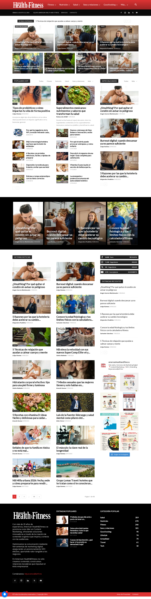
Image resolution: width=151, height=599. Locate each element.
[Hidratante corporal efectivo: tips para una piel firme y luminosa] (123, 63)
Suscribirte (132, 272)
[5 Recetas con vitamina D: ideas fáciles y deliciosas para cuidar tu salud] (32, 402)
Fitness (51, 4)
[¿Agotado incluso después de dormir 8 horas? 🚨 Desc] (109, 382)
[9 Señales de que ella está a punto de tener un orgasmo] (62, 520)
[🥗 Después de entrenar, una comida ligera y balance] (109, 441)
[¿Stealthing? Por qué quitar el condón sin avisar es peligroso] (33, 38)
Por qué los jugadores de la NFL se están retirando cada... (38, 131)
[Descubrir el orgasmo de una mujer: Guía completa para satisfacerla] (62, 156)
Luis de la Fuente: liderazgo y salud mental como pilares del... (75, 416)
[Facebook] (121, 12)
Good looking (110, 4)
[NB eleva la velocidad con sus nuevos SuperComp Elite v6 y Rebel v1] (91, 63)
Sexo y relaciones (90, 4)
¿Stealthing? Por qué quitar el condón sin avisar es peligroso (59, 21)
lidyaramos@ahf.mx (33, 574)
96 (34, 497)
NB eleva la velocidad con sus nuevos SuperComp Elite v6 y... (73, 351)
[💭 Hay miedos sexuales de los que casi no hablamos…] (129, 401)
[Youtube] (136, 12)
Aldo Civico (60, 421)
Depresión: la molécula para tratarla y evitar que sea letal (37, 166)
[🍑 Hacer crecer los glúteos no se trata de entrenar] (129, 421)
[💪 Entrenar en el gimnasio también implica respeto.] (129, 441)
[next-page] (17, 188)
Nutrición (63, 4)
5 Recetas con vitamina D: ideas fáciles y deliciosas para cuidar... (30, 416)
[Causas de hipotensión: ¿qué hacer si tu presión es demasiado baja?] (62, 543)
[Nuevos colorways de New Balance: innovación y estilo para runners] (62, 133)
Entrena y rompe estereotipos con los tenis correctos (38, 177)
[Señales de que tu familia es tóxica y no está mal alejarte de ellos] (32, 435)
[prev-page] (14, 188)
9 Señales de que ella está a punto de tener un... (80, 518)
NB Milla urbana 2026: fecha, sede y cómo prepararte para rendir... (31, 482)
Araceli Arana (61, 388)
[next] (129, 21)
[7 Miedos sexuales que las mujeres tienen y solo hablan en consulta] (75, 369)
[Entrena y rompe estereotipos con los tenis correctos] (18, 179)
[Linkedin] (129, 12)
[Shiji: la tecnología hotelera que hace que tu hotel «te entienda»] (18, 144)
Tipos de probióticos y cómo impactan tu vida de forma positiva (31, 109)
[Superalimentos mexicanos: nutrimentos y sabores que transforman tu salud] (75, 95)
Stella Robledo (61, 355)
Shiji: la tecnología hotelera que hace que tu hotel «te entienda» (37, 143)
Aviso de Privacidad (123, 594)
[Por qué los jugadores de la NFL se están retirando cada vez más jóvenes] (18, 133)
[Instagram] (125, 12)
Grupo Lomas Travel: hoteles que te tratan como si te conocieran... (74, 482)
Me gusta (133, 257)
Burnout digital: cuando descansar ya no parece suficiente (118, 142)
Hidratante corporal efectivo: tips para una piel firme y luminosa (31, 384)
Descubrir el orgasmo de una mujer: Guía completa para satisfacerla (81, 155)
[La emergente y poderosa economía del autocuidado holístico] (62, 179)
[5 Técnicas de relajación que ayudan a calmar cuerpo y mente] (59, 63)
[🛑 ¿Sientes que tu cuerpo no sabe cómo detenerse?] (109, 401)
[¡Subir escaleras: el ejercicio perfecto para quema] (109, 421)
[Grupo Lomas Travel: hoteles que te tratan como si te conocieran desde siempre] (75, 467)
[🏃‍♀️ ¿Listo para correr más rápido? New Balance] (129, 382)
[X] (133, 12)
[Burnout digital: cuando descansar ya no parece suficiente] (75, 38)
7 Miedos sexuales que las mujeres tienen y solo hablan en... (75, 384)
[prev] (125, 21)
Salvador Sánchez (116, 242)
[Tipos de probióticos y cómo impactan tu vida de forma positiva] (32, 95)
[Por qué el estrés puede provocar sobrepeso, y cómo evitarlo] (62, 144)
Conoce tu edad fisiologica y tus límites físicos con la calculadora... (74, 318)
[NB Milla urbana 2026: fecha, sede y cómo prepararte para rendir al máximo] (32, 467)
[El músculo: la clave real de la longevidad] (75, 435)
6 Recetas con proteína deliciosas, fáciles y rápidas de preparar (38, 155)
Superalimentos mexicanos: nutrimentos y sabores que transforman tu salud (71, 110)
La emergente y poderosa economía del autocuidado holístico (79, 178)
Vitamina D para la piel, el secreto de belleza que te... (80, 166)
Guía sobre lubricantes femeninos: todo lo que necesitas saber (79, 530)
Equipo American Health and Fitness (46, 12)
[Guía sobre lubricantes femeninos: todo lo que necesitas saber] (62, 531)
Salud (75, 4)
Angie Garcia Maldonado (23, 48)
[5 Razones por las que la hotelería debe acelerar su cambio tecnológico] (117, 38)
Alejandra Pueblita (106, 48)
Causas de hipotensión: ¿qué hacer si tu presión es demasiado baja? (81, 542)
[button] (135, 5)
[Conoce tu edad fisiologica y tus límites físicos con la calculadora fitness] (28, 63)
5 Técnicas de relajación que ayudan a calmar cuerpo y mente (30, 351)
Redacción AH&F (62, 117)
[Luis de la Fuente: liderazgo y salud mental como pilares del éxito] (75, 402)
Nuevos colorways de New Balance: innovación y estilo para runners (81, 132)
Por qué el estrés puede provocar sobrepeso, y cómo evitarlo (81, 143)
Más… (123, 4)
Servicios (64, 12)
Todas (41, 81)
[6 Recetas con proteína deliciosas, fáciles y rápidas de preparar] (18, 156)
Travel (103, 26)
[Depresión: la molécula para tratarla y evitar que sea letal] (18, 168)
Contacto (73, 12)
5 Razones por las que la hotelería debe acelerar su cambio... (118, 175)
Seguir (134, 262)
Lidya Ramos (61, 48)
